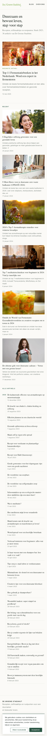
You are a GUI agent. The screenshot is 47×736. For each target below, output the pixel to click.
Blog (31, 4)
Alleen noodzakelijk (19, 730)
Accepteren (35, 730)
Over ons (40, 4)
